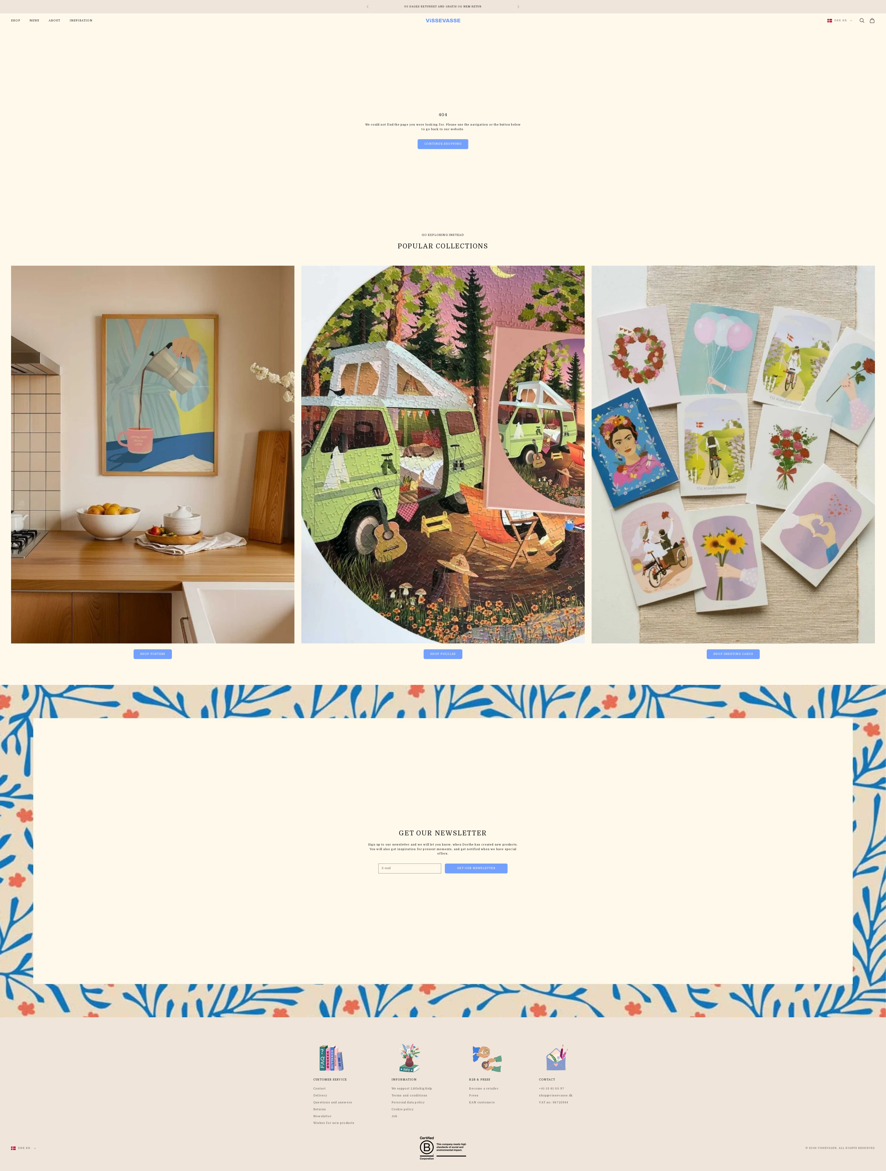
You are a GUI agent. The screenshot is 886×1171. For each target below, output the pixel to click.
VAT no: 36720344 (553, 1102)
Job (395, 1116)
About (54, 20)
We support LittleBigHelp (412, 1088)
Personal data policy (408, 1102)
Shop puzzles (443, 654)
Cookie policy (403, 1109)
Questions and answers (332, 1102)
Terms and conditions (410, 1095)
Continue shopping (442, 143)
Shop (15, 20)
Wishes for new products (334, 1123)
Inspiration (81, 20)
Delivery (320, 1095)
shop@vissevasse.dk (556, 1095)
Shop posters (152, 654)
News (34, 20)
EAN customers (482, 1102)
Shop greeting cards (733, 654)
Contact (319, 1088)
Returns (319, 1109)
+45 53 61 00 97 (551, 1088)
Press (474, 1095)
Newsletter (322, 1116)
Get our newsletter (476, 868)
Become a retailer (483, 1088)
